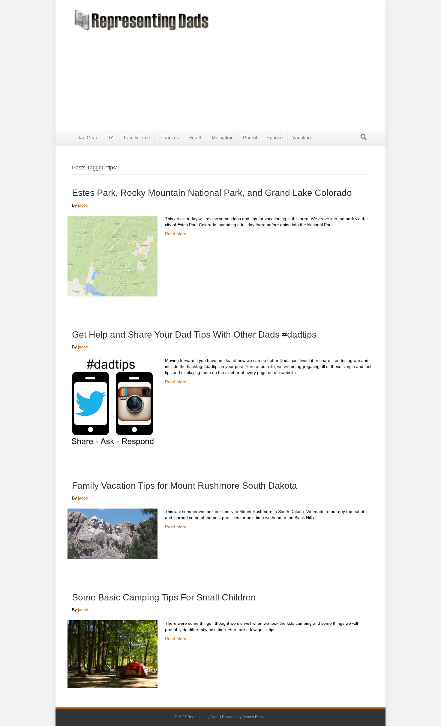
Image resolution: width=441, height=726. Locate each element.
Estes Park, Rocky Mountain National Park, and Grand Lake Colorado (212, 193)
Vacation (301, 137)
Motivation (223, 137)
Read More (175, 233)
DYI (110, 137)
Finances (169, 137)
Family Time (137, 137)
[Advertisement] (220, 76)
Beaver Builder (254, 717)
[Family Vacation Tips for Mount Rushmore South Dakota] (113, 533)
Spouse (274, 137)
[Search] (363, 137)
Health (195, 137)
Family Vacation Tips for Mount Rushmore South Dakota (184, 486)
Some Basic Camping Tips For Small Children (164, 597)
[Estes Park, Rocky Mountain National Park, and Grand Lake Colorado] (113, 255)
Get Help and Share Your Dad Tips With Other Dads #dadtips (194, 334)
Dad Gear (86, 137)
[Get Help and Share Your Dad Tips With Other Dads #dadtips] (113, 402)
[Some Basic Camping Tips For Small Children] (113, 654)
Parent (250, 137)
